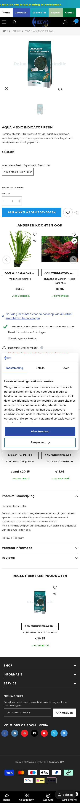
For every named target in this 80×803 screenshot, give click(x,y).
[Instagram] (14, 733)
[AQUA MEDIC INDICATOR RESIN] (40, 602)
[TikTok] (34, 733)
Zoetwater (39, 12)
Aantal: (6, 193)
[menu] (4, 22)
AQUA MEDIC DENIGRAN (60, 461)
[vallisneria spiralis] (20, 249)
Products (16, 30)
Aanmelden (64, 713)
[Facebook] (4, 733)
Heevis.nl (20, 762)
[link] (48, 797)
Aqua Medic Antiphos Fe (20, 461)
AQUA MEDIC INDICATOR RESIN (40, 632)
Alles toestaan (40, 431)
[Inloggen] (65, 22)
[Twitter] (54, 733)
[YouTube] (44, 733)
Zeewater (21, 12)
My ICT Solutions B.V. (52, 762)
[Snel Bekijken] (35, 241)
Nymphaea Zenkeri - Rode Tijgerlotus (59, 281)
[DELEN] (75, 212)
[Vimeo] (64, 733)
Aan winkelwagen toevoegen (32, 212)
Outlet (69, 12)
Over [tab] (66, 367)
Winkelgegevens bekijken (23, 338)
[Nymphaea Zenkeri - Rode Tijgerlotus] (59, 249)
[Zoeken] (14, 22)
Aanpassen (38, 442)
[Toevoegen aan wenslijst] (68, 212)
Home (6, 12)
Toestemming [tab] (14, 367)
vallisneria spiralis (20, 278)
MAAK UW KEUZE (20, 455)
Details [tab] (40, 367)
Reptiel (55, 12)
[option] (40, 64)
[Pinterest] (24, 733)
